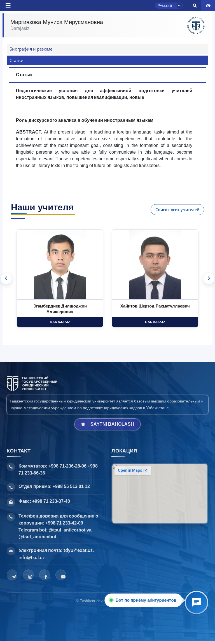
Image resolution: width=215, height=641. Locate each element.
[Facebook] (44, 574)
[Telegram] (12, 574)
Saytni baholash (112, 424)
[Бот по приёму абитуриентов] (196, 602)
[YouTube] (60, 574)
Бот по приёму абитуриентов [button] (144, 600)
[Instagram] (28, 574)
